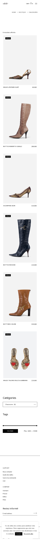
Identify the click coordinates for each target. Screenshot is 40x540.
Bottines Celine (9, 324)
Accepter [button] (18, 534)
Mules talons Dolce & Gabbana (15, 380)
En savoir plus (28, 534)
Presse (5, 494)
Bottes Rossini (9, 265)
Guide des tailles (8, 475)
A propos (5, 490)
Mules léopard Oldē (11, 87)
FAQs (4, 500)
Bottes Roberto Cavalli (12, 146)
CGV (4, 481)
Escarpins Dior (9, 206)
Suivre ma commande (9, 478)
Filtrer (10, 431)
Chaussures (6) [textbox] (20, 404)
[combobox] (20, 404)
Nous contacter (7, 472)
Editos (5, 497)
